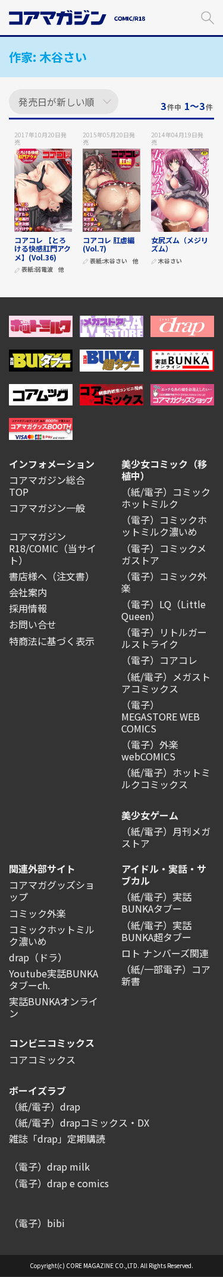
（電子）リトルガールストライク (164, 638)
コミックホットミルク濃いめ (52, 935)
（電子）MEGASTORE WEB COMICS (160, 716)
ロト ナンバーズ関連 (165, 953)
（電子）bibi (37, 1223)
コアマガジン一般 (47, 508)
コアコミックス (42, 1059)
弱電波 (44, 269)
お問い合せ (32, 624)
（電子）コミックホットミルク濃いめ (164, 525)
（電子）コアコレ (159, 660)
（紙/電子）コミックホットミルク (166, 498)
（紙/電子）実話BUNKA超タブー (156, 931)
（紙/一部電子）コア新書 (166, 975)
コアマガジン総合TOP (47, 486)
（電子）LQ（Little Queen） (163, 610)
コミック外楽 (37, 913)
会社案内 (28, 592)
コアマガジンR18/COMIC (37, 542)
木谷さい (115, 261)
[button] (207, 16)
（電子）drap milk (49, 1166)
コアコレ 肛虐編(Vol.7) (108, 244)
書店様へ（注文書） (52, 576)
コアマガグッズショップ (52, 890)
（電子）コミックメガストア (163, 554)
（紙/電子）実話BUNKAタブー (156, 902)
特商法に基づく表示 (52, 641)
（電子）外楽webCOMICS (149, 750)
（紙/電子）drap (44, 1106)
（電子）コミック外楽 (164, 582)
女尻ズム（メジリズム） (179, 244)
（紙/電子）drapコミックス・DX (79, 1122)
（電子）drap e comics (59, 1183)
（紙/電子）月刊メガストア (166, 837)
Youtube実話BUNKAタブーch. (53, 979)
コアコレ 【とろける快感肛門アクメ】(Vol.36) (42, 248)
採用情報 (28, 608)
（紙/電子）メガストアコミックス (166, 682)
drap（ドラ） (38, 957)
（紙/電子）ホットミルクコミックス (166, 778)
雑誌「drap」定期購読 (57, 1138)
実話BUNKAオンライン (53, 1007)
